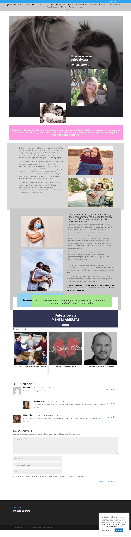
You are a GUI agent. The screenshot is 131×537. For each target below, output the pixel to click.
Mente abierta (37, 5)
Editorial (17, 5)
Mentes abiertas (21, 510)
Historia (71, 5)
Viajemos (93, 5)
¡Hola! (9, 5)
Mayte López (28, 415)
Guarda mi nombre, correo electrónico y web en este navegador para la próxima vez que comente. (49, 476)
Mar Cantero (39, 401)
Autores (27, 5)
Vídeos (71, 7)
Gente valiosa (81, 5)
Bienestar (50, 5)
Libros (63, 7)
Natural (102, 5)
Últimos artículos (114, 5)
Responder (110, 389)
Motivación (60, 5)
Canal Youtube (53, 7)
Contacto (80, 7)
